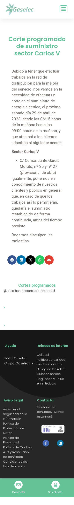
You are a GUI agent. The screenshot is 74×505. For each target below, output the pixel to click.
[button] (12, 260)
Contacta (18, 492)
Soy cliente (55, 492)
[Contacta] (18, 485)
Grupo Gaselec (16, 363)
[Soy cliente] (55, 485)
